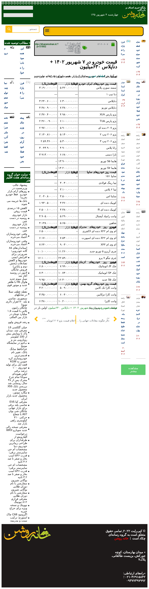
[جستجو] (9, 29)
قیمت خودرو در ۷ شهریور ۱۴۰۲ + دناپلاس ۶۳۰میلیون (78, 307)
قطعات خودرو (109, 307)
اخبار (78, 43)
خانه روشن (121, 538)
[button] (47, 30)
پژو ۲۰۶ (71, 43)
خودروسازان (74, 44)
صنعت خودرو (74, 47)
